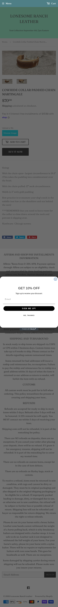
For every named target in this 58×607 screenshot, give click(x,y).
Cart (53, 3)
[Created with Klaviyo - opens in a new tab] (29, 329)
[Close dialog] (55, 279)
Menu (9, 3)
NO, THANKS (29, 315)
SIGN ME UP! (29, 308)
